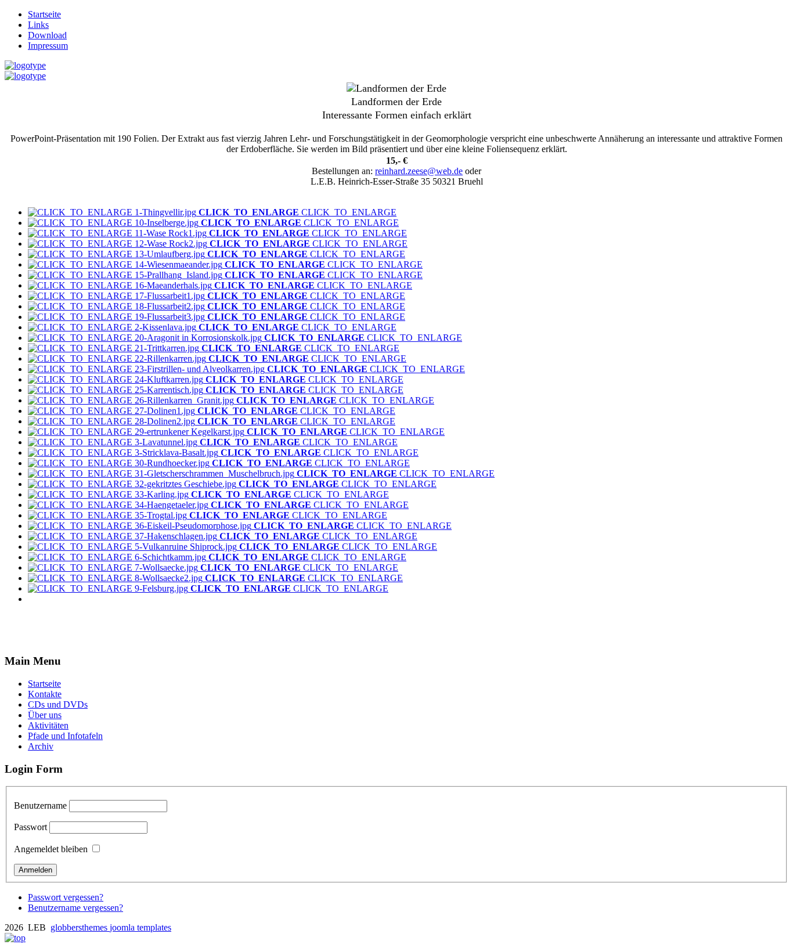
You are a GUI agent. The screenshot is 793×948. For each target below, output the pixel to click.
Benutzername (40, 805)
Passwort (30, 827)
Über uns (45, 715)
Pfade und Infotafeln (65, 736)
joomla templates (140, 927)
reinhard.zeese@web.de (419, 171)
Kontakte (45, 694)
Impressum (48, 46)
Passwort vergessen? (65, 897)
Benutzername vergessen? (75, 908)
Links (38, 25)
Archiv (40, 746)
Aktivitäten (48, 725)
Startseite (44, 14)
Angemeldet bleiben (51, 849)
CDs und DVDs (58, 704)
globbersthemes (80, 927)
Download (47, 35)
